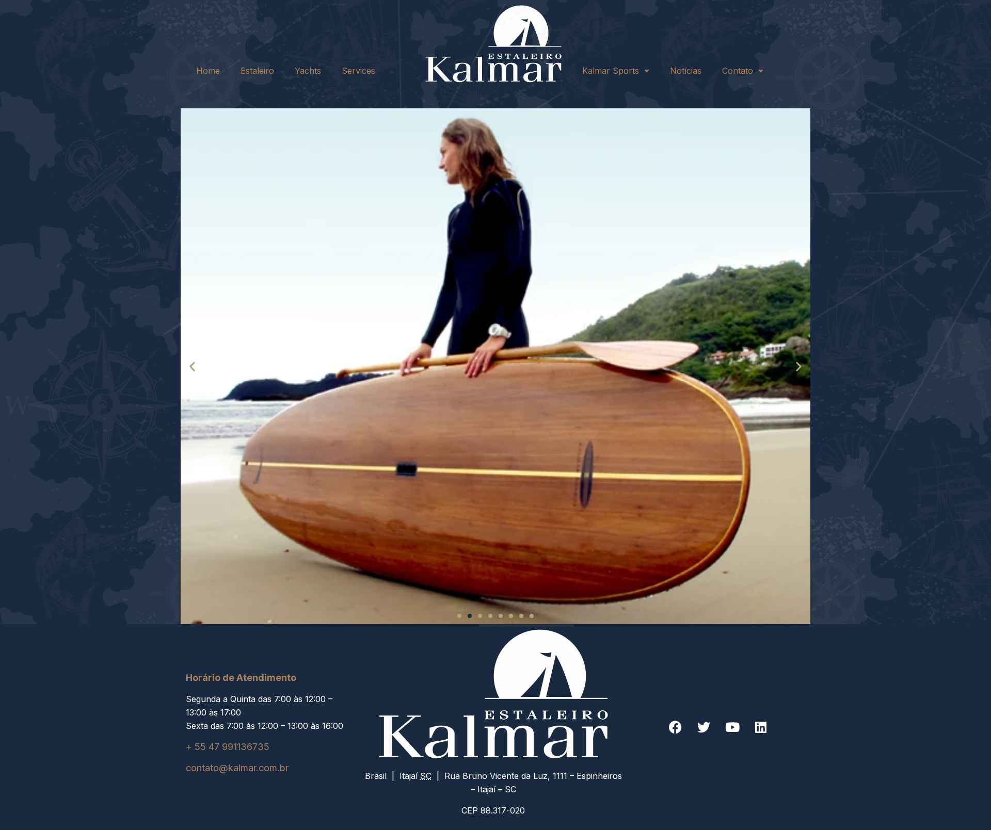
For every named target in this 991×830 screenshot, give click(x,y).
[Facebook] (676, 727)
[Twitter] (704, 727)
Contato (737, 71)
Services (358, 71)
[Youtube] (732, 727)
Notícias (685, 71)
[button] (192, 366)
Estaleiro (257, 71)
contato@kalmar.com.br (237, 767)
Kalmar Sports (610, 71)
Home (208, 71)
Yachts (308, 71)
